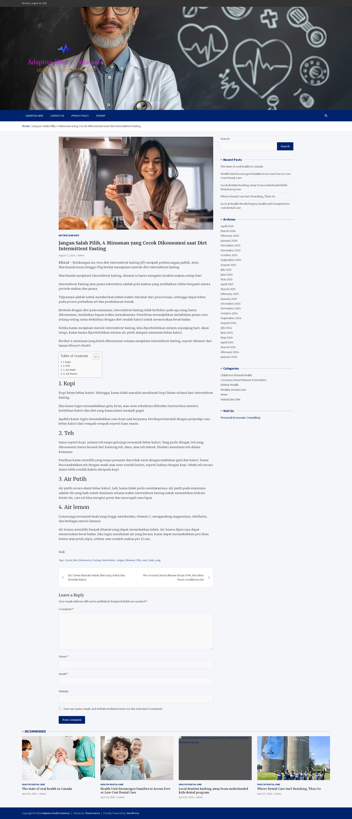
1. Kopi (67, 362)
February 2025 (230, 294)
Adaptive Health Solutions (56, 813)
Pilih (138, 560)
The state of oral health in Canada (242, 166)
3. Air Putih (69, 369)
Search (225, 138)
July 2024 (226, 328)
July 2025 (226, 269)
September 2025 (231, 260)
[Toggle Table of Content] (94, 357)
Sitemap (100, 115)
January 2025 (229, 299)
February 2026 (230, 235)
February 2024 (230, 352)
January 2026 (229, 240)
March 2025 (228, 289)
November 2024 (231, 308)
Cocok (68, 560)
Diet (75, 560)
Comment (66, 609)
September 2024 (231, 318)
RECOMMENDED (35, 731)
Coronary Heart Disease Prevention (243, 380)
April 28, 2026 (186, 797)
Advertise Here (34, 115)
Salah (151, 560)
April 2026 (227, 226)
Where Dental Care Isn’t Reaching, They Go (248, 196)
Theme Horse (92, 813)
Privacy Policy (80, 115)
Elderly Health (230, 384)
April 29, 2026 (107, 797)
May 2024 (227, 337)
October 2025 (229, 255)
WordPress (133, 813)
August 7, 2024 (67, 255)
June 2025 (227, 274)
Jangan (120, 560)
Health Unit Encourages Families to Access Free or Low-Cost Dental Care (135, 790)
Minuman (130, 560)
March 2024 (228, 347)
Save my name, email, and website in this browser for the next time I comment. (113, 708)
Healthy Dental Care (233, 389)
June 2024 (227, 332)
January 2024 (229, 357)
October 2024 (229, 313)
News (224, 394)
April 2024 (227, 342)
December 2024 (231, 303)
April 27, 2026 (264, 793)
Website (64, 691)
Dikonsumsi (85, 560)
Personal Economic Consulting (241, 417)
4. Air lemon (70, 373)
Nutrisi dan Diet (69, 235)
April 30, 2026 (29, 793)
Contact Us (57, 115)
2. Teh (66, 365)
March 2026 (228, 231)
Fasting (97, 560)
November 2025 (231, 250)
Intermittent (108, 560)
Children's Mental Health (236, 375)
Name (63, 656)
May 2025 (227, 279)
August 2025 (228, 265)
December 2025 (231, 245)
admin (81, 255)
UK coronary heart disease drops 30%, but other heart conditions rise (173, 577)
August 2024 (228, 323)
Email (63, 674)
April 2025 (227, 284)
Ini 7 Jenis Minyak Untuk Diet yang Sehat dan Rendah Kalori (96, 577)
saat (144, 560)
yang (158, 560)
